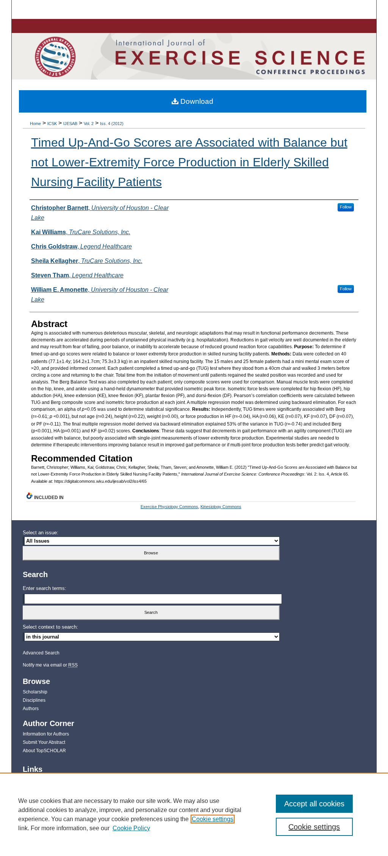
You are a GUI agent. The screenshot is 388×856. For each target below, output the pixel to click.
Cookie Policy (131, 828)
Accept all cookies (314, 804)
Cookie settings (212, 819)
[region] (194, 814)
